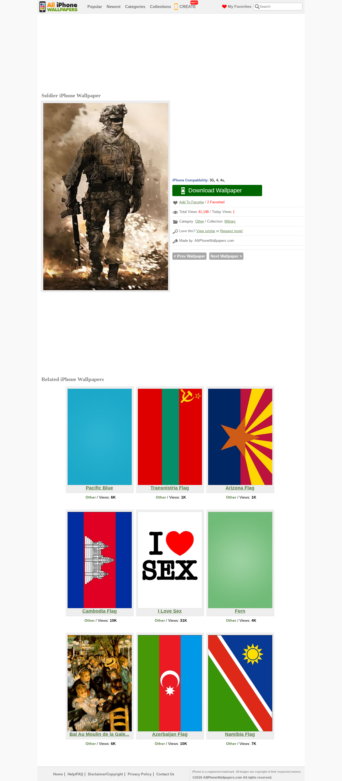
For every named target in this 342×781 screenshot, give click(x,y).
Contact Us (165, 774)
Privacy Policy (139, 774)
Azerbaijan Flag (170, 734)
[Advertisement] (172, 53)
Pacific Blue (99, 488)
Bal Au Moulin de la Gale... (99, 734)
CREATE (188, 5)
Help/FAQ (75, 774)
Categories (135, 6)
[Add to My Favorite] (175, 202)
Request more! (231, 231)
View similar (205, 231)
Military (230, 221)
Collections (160, 6)
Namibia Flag (240, 734)
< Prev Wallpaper (189, 256)
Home (58, 774)
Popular (94, 6)
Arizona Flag (240, 488)
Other (199, 221)
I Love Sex (170, 611)
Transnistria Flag (169, 488)
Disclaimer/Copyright (105, 774)
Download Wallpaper (215, 190)
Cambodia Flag (99, 611)
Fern (240, 611)
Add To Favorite (191, 202)
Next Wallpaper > (226, 256)
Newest (114, 6)
